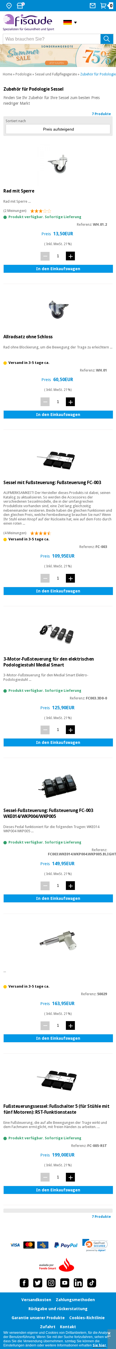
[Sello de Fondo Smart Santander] (58, 1265)
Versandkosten (36, 1299)
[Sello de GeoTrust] (95, 1245)
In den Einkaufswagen (58, 269)
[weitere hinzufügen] (70, 256)
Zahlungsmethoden (75, 1299)
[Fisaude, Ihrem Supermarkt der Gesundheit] (29, 22)
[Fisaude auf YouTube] (64, 1282)
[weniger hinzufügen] (45, 256)
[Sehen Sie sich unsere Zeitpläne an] (21, 5)
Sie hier (99, 1345)
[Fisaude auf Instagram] (51, 1282)
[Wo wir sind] (10, 5)
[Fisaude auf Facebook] (24, 1282)
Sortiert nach (16, 121)
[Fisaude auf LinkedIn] (78, 1282)
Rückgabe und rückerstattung (58, 1309)
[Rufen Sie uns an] (93, 5)
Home (7, 74)
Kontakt (68, 1327)
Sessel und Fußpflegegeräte (56, 74)
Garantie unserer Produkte (38, 1318)
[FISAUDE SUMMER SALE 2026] (58, 55)
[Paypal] (65, 1245)
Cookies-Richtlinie (87, 1318)
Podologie (23, 74)
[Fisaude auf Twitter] (37, 1282)
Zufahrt (47, 1327)
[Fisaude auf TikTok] (91, 1282)
